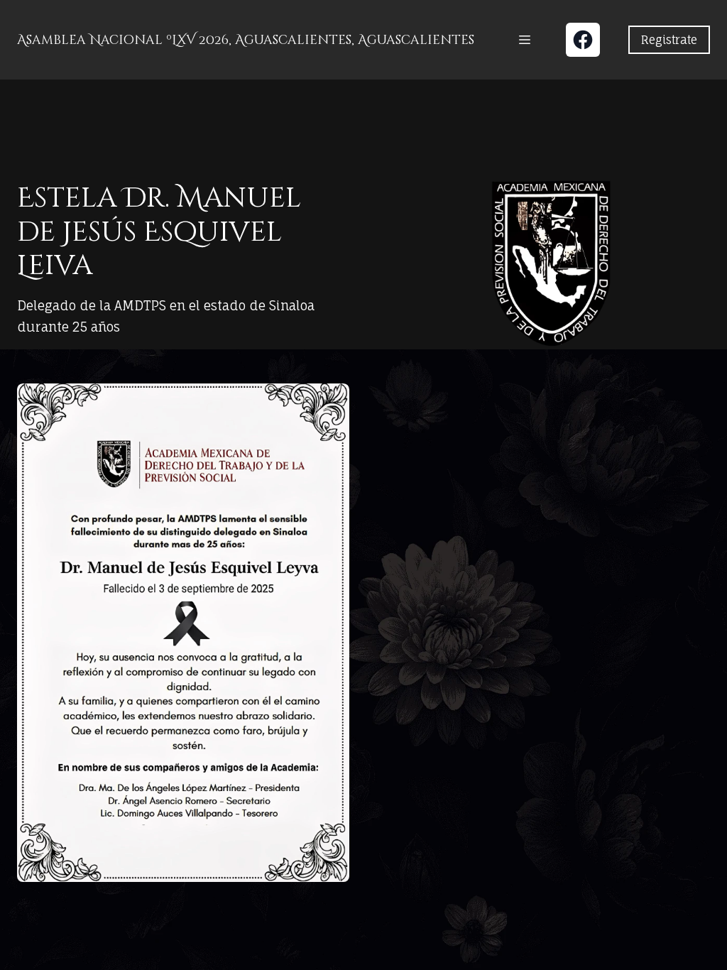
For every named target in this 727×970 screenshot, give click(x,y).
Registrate (669, 40)
